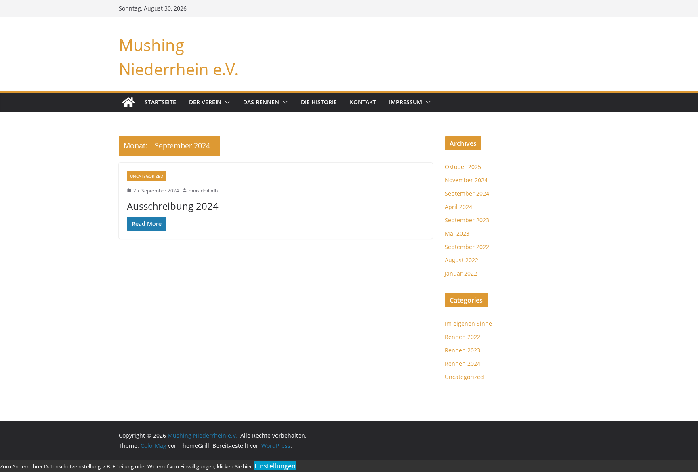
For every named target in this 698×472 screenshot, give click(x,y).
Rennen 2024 (462, 363)
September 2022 (467, 247)
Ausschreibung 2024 (173, 206)
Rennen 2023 (462, 350)
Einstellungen (275, 465)
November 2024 (466, 180)
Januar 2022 (461, 273)
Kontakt (363, 102)
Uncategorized (146, 176)
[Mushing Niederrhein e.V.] (128, 102)
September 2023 (467, 220)
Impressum (405, 102)
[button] (225, 102)
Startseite (160, 102)
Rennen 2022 (462, 337)
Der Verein (205, 102)
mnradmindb (203, 190)
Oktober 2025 (463, 167)
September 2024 (467, 193)
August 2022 (461, 260)
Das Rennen (261, 102)
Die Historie (319, 102)
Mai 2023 (457, 233)
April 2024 (458, 207)
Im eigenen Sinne (468, 323)
